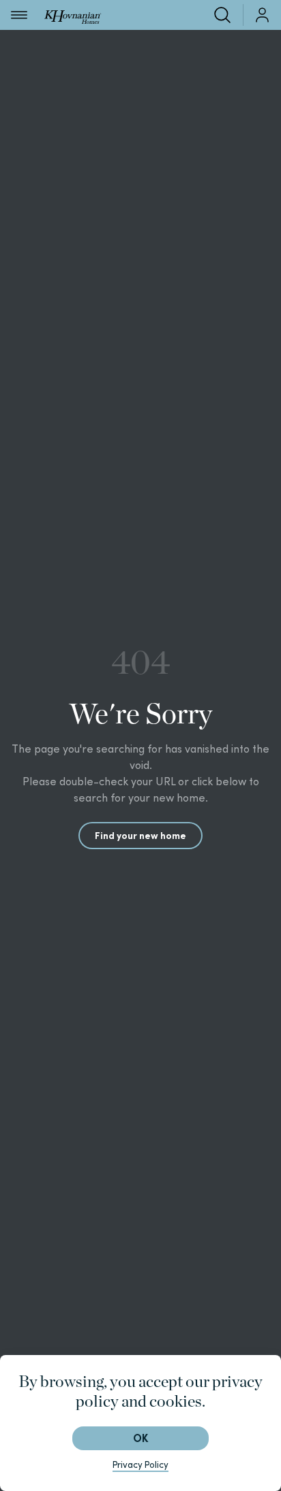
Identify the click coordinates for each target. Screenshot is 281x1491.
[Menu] (19, 15)
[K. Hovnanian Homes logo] (73, 14)
